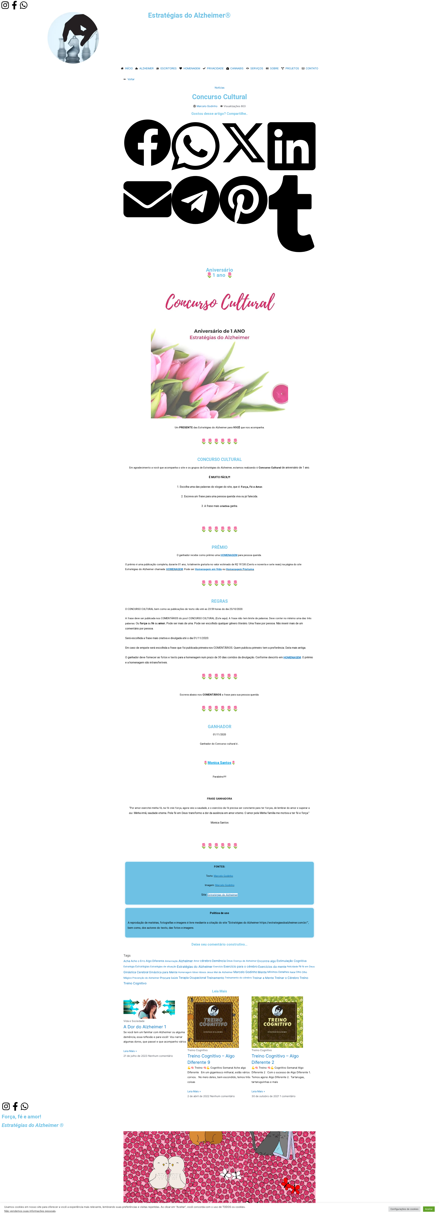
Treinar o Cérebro (287, 978)
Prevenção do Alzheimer (145, 977)
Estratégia (129, 966)
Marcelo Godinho (223, 875)
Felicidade (292, 966)
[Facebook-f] (14, 5)
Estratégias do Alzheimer (222, 894)
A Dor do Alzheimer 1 (144, 1026)
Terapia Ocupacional (192, 977)
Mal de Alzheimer (223, 972)
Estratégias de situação (163, 966)
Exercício (218, 966)
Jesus (210, 972)
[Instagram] (5, 5)
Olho (298, 972)
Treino (304, 978)
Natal (292, 972)
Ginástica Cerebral (135, 972)
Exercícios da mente (272, 966)
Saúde (174, 977)
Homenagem (185, 972)
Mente (262, 972)
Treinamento (215, 978)
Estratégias (142, 966)
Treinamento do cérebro (238, 977)
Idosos (202, 972)
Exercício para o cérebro (241, 966)
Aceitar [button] (429, 1209)
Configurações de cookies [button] (404, 1209)
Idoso (195, 972)
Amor (196, 960)
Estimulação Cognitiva (291, 961)
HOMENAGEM (174, 569)
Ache (126, 961)
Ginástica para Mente (163, 972)
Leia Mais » (130, 1051)
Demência (219, 961)
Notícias (219, 87)
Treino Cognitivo (134, 983)
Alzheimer (186, 961)
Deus (230, 960)
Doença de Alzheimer (245, 960)
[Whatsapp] (23, 5)
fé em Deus (308, 966)
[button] (147, 143)
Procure (165, 978)
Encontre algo (266, 961)
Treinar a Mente (263, 978)
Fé (300, 966)
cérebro (205, 961)
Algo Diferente (155, 961)
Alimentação (171, 961)
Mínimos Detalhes (278, 972)
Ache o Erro (138, 960)
